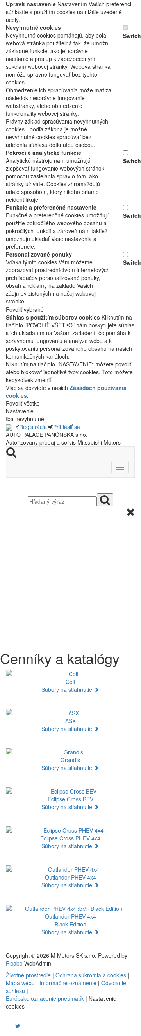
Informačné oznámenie (67, 983)
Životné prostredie (28, 975)
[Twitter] (17, 1026)
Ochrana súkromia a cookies (90, 975)
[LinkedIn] (22, 1026)
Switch (129, 36)
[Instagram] (13, 1026)
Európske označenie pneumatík (45, 998)
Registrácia (33, 427)
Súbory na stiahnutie (67, 689)
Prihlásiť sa (66, 427)
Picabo (14, 963)
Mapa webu (20, 983)
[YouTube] (10, 1026)
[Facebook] (6, 1026)
